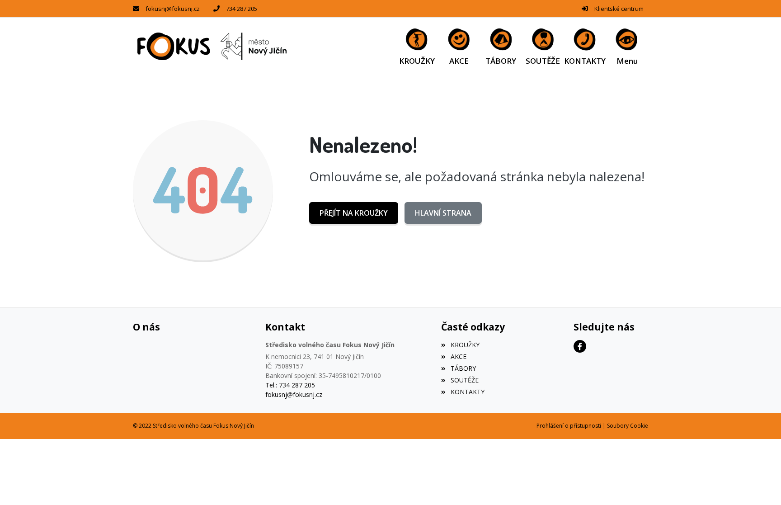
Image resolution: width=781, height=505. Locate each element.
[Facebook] (580, 346)
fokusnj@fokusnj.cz (173, 9)
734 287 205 (241, 9)
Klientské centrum (619, 9)
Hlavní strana (443, 213)
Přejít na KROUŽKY (354, 213)
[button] (627, 46)
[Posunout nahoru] (760, 484)
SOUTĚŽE (464, 380)
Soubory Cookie (627, 425)
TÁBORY (463, 368)
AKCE (458, 356)
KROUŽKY (465, 344)
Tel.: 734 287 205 (290, 385)
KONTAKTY (467, 391)
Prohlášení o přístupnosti (568, 425)
